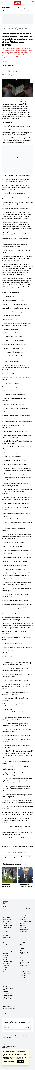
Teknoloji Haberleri (7, 925)
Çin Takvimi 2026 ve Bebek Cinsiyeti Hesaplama (8, 990)
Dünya (20, 8)
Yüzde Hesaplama (8, 1001)
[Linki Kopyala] (23, 71)
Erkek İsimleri (23, 975)
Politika (3, 11)
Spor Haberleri (6, 917)
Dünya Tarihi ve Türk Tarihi (25, 953)
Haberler (4, 27)
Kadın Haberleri (7, 923)
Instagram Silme (24, 936)
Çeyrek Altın (6, 955)
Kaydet (27, 1027)
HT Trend (30, 11)
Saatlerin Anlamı (7, 947)
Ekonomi (13, 8)
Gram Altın (6, 953)
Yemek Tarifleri (6, 942)
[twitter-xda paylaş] (6, 71)
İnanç (25, 11)
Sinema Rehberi (24, 929)
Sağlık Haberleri (7, 921)
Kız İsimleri (22, 977)
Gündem (6, 7)
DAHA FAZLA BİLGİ (9, 1061)
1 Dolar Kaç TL (6, 965)
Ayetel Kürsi (6, 945)
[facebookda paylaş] (3, 71)
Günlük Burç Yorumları (25, 921)
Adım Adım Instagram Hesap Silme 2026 (9, 1009)
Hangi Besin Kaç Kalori (25, 960)
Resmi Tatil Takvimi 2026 (8, 1012)
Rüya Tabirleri (23, 950)
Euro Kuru (5, 935)
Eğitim (14, 11)
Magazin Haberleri (7, 915)
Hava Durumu (23, 925)
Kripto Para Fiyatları (8, 937)
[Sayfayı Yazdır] (20, 71)
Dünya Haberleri (7, 919)
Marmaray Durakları (25, 973)
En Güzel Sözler (23, 969)
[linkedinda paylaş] (9, 71)
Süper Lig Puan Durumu (9, 972)
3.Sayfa (9, 11)
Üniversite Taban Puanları (24, 947)
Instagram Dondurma (25, 933)
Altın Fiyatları (6, 931)
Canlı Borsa (23, 906)
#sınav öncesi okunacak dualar (23, 846)
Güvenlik (20, 11)
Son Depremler (23, 923)
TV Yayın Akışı (23, 931)
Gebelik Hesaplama (8, 995)
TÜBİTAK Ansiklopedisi (25, 958)
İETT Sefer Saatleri (7, 993)
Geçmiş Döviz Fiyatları (8, 1003)
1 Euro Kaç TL (6, 967)
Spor (25, 8)
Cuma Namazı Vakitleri (26, 911)
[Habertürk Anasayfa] (17, 2)
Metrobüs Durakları (24, 971)
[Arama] (2, 2)
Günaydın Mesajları (8, 951)
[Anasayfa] (5, 902)
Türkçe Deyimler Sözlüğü (7, 985)
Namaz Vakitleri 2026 (25, 909)
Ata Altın (5, 959)
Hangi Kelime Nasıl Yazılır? (24, 966)
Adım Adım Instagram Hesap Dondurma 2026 (9, 1005)
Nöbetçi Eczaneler (24, 913)
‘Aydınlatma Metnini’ (8, 1058)
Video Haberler (23, 942)
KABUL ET (20, 1061)
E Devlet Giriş (23, 919)
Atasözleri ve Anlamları (9, 983)
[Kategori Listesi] (33, 2)
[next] (32, 877)
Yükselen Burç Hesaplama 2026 (7, 998)
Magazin (30, 8)
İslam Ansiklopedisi (25, 956)
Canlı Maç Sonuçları (8, 970)
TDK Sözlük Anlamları (25, 945)
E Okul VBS (22, 917)
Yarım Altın (6, 957)
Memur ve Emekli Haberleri (7, 928)
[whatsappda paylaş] (13, 71)
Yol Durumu (23, 927)
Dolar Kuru (5, 933)
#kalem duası (6, 846)
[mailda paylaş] (16, 71)
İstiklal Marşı (23, 915)
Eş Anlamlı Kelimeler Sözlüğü (25, 962)
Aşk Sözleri (5, 949)
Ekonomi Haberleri (7, 911)
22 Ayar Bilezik (6, 963)
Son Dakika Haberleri (8, 906)
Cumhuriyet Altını (7, 961)
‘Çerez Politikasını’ (19, 1057)
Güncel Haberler (7, 913)
